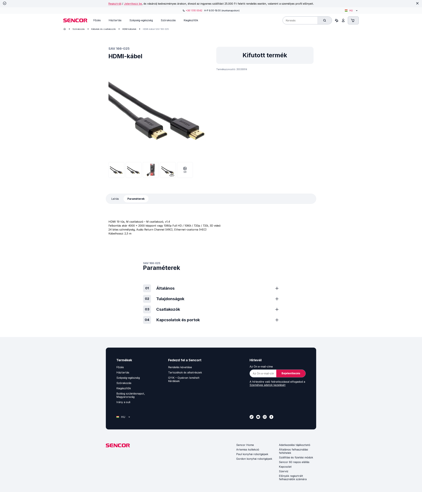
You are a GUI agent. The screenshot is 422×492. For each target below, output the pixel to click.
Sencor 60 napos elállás (294, 462)
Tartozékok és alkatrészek (185, 372)
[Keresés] (324, 20)
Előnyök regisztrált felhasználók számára (293, 477)
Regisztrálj (114, 3)
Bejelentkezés (291, 373)
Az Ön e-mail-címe (261, 366)
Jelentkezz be (133, 3)
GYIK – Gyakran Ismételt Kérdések (183, 379)
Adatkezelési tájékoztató (294, 445)
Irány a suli (123, 402)
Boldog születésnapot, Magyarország (130, 395)
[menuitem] (97, 20)
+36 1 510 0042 (194, 10)
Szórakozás (79, 29)
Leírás (115, 198)
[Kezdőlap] (64, 29)
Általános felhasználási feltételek (293, 451)
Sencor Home (245, 445)
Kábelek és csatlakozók (103, 29)
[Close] (417, 3)
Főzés (120, 367)
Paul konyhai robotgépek (252, 454)
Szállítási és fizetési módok (296, 457)
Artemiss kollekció (247, 449)
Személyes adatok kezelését (268, 385)
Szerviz (283, 471)
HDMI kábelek (129, 29)
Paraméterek (136, 198)
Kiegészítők (123, 388)
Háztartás (122, 372)
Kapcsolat (285, 466)
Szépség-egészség (128, 377)
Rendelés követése (180, 367)
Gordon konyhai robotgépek (254, 458)
